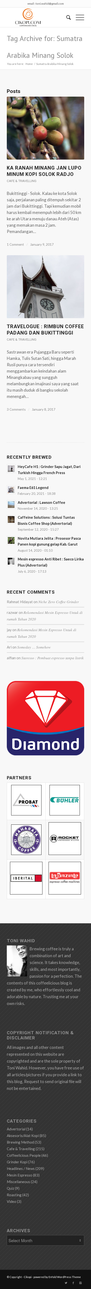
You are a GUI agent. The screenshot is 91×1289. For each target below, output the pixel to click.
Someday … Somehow (34, 647)
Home (29, 63)
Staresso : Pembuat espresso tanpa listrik (52, 657)
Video (11, 1201)
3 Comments (16, 409)
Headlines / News (21, 1168)
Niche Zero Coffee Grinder (58, 601)
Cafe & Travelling (21, 181)
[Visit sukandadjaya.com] (45, 753)
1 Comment (15, 244)
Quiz (10, 1188)
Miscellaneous (18, 1181)
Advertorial (16, 1129)
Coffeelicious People (24, 1155)
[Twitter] (66, 1283)
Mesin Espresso (19, 1175)
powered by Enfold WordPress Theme (57, 1277)
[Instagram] (80, 1283)
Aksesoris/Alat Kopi (23, 1135)
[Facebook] (73, 1283)
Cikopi (28, 1277)
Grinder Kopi (17, 1162)
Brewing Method (20, 1142)
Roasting (14, 1195)
